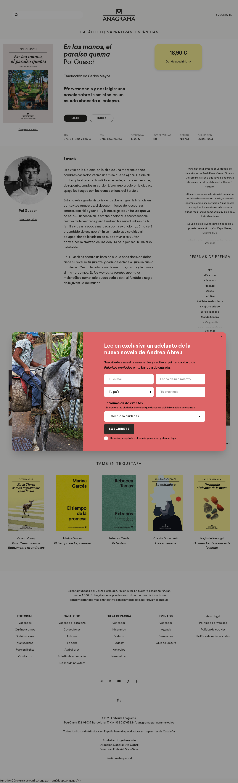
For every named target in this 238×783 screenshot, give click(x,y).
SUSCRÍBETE (119, 429)
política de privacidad (146, 438)
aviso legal (170, 438)
